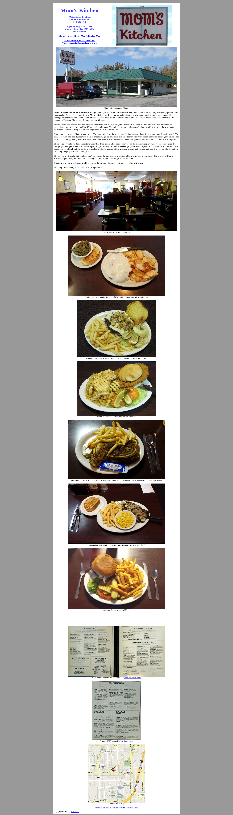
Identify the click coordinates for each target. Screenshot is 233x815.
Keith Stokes (75, 812)
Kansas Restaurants (103, 808)
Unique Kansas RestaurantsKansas (76, 43)
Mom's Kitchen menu (132, 678)
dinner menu (128, 741)
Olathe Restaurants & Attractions (79, 40)
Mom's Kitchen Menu (69, 36)
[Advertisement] (116, 618)
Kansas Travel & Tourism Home (125, 808)
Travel (94, 43)
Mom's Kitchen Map (90, 36)
